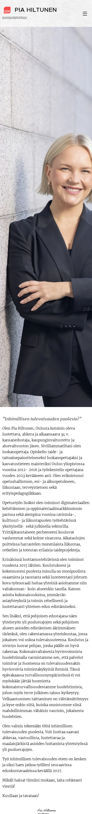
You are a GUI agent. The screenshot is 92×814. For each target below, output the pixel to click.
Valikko (85, 13)
